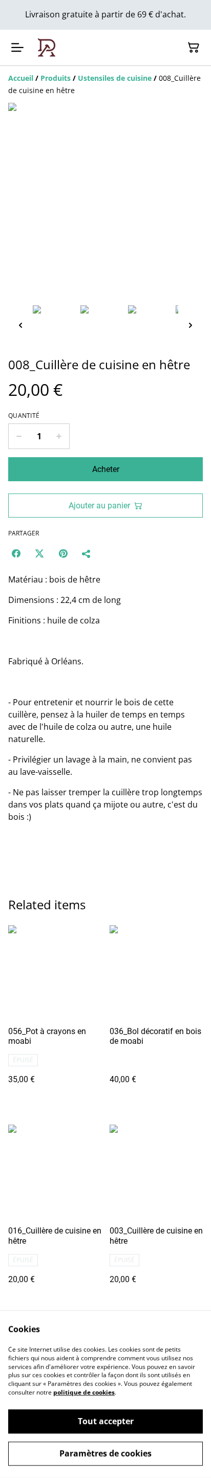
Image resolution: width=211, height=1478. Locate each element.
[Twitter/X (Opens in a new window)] (39, 553)
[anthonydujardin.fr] (46, 47)
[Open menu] (17, 47)
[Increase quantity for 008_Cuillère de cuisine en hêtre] (59, 436)
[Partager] (86, 553)
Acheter (105, 469)
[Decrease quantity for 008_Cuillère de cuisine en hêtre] (18, 436)
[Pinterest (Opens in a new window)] (63, 553)
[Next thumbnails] (190, 325)
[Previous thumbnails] (20, 325)
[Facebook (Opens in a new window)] (16, 553)
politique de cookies (84, 1392)
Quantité (23, 415)
